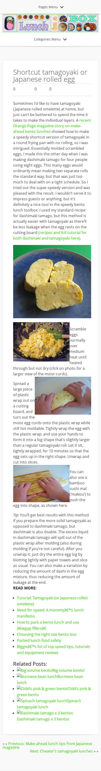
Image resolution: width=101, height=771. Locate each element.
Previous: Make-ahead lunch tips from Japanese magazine (47, 745)
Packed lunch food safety (39, 640)
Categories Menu (47, 39)
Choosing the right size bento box (46, 634)
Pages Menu (48, 7)
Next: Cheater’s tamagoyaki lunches (61, 751)
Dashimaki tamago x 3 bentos (43, 719)
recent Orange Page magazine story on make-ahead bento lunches (52, 126)
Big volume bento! (69, 670)
